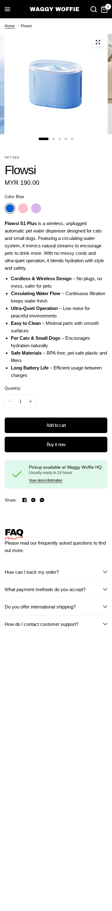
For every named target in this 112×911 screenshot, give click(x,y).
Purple (36, 208)
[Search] (93, 9)
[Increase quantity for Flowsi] (30, 401)
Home (10, 26)
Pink (23, 208)
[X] (33, 500)
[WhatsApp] (42, 500)
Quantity (13, 388)
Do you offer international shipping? (40, 606)
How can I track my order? (32, 572)
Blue (10, 208)
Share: (11, 500)
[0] (103, 9)
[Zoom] (98, 42)
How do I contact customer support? (41, 624)
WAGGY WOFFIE (54, 9)
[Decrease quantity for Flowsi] (10, 401)
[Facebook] (24, 500)
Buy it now (56, 444)
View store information (46, 480)
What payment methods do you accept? (45, 589)
